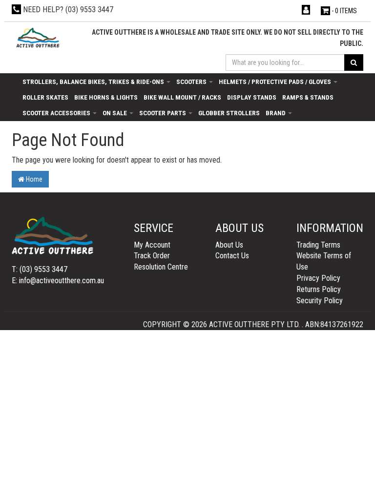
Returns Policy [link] (318, 289)
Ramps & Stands (307, 97)
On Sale (115, 113)
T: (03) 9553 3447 (39, 269)
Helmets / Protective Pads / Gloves (276, 81)
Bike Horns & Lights (106, 97)
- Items (344, 11)
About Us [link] (229, 245)
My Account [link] (152, 245)
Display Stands (251, 97)
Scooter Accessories (57, 113)
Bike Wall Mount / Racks (182, 97)
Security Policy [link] (319, 300)
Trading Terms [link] (318, 245)
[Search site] (353, 62)
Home (33, 179)
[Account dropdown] (307, 10)
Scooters (192, 81)
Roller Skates (45, 97)
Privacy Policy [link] (318, 278)
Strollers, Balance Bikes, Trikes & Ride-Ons (94, 81)
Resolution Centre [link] (161, 266)
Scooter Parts (163, 113)
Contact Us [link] (232, 255)
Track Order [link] (152, 255)
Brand (276, 113)
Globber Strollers (229, 113)
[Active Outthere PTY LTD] (37, 37)
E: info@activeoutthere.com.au (58, 280)
